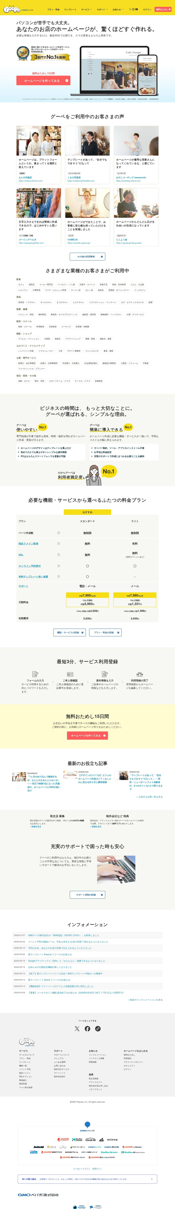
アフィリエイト (95, 1082)
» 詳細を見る (35, 826)
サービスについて (26, 1054)
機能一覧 (23, 1065)
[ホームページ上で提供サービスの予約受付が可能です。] (59, 566)
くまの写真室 (74, 177)
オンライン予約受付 (30, 566)
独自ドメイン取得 (28, 543)
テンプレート (70, 9)
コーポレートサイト (81, 1168)
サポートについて (61, 1054)
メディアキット (95, 1089)
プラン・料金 (53, 9)
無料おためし (162, 9)
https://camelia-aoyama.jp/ (79, 242)
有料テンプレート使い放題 (33, 576)
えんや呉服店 (25, 177)
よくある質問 (59, 1062)
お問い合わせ (59, 1065)
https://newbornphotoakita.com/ (81, 180)
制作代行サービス (61, 1069)
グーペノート (59, 1072)
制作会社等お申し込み (98, 1085)
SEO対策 (23, 1083)
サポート (101, 9)
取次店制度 (93, 1078)
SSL (21, 554)
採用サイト (97, 1168)
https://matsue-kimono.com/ (31, 180)
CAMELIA (73, 239)
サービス (85, 9)
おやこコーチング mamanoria (131, 177)
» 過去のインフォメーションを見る (145, 999)
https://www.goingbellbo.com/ (31, 242)
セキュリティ (129, 1065)
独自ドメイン (25, 1072)
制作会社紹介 (59, 1076)
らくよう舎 (121, 239)
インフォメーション (97, 1054)
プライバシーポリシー (133, 1062)
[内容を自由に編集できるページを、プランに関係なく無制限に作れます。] (59, 533)
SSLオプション (25, 1076)
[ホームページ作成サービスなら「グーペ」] (16, 9)
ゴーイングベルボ (27, 239)
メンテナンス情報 (96, 1058)
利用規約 (127, 1058)
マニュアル (59, 1058)
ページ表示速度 (26, 1087)
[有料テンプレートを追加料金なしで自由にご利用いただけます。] (59, 577)
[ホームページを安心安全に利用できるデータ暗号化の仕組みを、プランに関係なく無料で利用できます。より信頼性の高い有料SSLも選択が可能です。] (59, 555)
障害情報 (93, 1062)
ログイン (147, 9)
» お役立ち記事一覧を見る (149, 796)
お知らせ (117, 9)
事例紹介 (23, 1080)
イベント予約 (25, 1069)
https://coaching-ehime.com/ (128, 180)
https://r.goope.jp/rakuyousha (128, 242)
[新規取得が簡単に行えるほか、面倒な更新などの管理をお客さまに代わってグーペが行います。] (59, 544)
